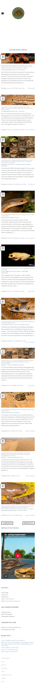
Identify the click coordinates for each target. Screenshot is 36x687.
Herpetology (5, 66)
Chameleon (24, 214)
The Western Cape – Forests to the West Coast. (15, 324)
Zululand (12, 162)
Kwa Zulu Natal (23, 507)
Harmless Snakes (17, 160)
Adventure (4, 65)
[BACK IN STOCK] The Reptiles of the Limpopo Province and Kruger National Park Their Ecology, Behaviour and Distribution (17, 644)
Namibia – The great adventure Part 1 (12, 457)
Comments (31, 88)
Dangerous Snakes (18, 107)
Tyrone (18, 475)
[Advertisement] (18, 34)
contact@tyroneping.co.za (12, 601)
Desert (23, 65)
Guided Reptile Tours (6, 674)
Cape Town (24, 321)
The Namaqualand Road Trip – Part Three (13, 69)
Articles (3, 664)
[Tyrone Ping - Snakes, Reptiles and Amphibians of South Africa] (18, 12)
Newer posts (28, 523)
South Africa (9, 68)
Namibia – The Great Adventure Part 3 (12, 365)
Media (2, 671)
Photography (13, 66)
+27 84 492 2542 (9, 599)
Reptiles (20, 66)
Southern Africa (18, 68)
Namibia (8, 362)
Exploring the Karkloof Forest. (10, 217)
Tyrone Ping (21, 88)
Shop (2, 661)
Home (2, 681)
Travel (26, 68)
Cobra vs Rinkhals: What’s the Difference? (13, 640)
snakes (29, 161)
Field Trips (28, 65)
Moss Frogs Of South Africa (9, 651)
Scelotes (23, 508)
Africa (10, 65)
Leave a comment (30, 129)
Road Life (25, 66)
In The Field (4, 668)
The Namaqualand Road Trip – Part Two (12, 111)
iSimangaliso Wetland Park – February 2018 (14, 510)
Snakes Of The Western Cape (9, 649)
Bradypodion (16, 65)
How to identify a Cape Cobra (9, 647)
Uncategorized (5, 363)
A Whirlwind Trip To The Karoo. (10, 412)
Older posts (7, 523)
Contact (3, 678)
